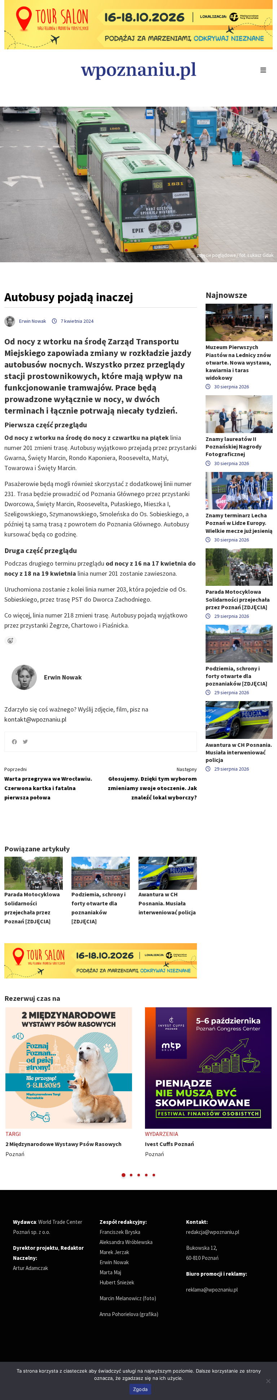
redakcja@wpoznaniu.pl (212, 1232)
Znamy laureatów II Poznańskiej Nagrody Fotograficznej (233, 446)
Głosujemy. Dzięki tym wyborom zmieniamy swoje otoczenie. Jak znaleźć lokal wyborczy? (152, 783)
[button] (123, 1175)
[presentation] (10, 1092)
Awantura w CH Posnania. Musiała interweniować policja (167, 903)
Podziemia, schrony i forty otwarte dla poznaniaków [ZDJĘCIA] (236, 676)
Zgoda (140, 1389)
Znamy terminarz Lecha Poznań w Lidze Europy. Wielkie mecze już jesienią (239, 523)
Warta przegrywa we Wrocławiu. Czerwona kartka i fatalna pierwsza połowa (48, 783)
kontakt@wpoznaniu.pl (35, 719)
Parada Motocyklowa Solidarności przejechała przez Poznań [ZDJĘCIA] (238, 599)
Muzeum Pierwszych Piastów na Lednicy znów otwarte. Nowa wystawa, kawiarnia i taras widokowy (238, 362)
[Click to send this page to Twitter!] (25, 742)
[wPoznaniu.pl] (138, 70)
